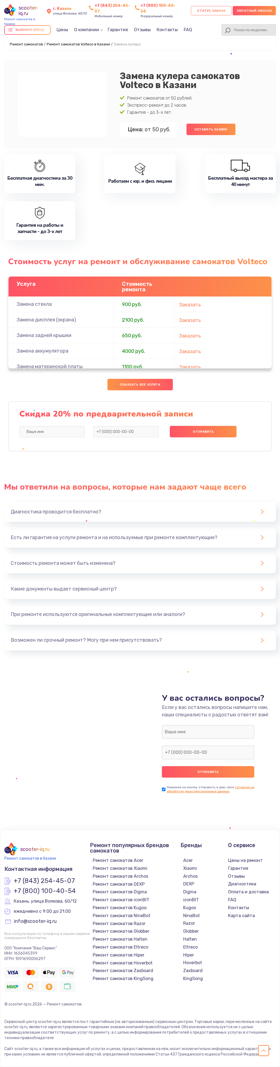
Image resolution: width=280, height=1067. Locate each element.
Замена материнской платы (50, 367)
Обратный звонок (254, 11)
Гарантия (118, 29)
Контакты (167, 29)
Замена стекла (34, 304)
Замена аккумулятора (42, 351)
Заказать (190, 305)
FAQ (188, 29)
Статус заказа (211, 11)
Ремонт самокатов (26, 44)
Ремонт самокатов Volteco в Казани (78, 44)
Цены (62, 29)
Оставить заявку (211, 129)
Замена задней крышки (44, 335)
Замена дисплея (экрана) (46, 320)
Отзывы (142, 29)
